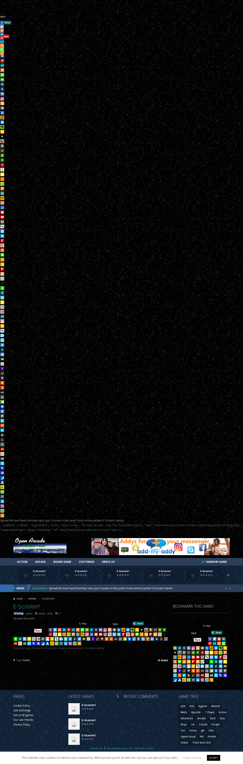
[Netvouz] (2, 184)
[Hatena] (2, 430)
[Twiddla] (2, 226)
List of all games (23, 715)
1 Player (210, 712)
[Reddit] (60, 630)
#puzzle (196, 712)
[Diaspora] (2, 406)
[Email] (2, 79)
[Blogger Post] (2, 103)
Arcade (40, 561)
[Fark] (2, 416)
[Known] (2, 174)
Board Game (62, 561)
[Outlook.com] (2, 335)
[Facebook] (50, 630)
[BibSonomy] (2, 283)
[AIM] (2, 288)
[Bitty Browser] (2, 307)
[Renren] (2, 482)
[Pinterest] (69, 630)
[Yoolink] (2, 511)
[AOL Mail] (2, 392)
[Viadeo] (2, 373)
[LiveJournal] (2, 331)
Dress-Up (108, 561)
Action (22, 561)
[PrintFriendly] (2, 340)
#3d (191, 706)
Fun (183, 730)
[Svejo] (2, 203)
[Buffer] (2, 136)
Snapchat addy (96, 748)
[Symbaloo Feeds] (2, 231)
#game (202, 706)
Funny (193, 730)
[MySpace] (2, 459)
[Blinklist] (2, 108)
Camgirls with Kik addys (142, 748)
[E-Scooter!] (74, 708)
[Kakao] (2, 326)
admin (29, 613)
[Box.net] (2, 113)
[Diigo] (2, 411)
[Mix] (2, 70)
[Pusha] (2, 478)
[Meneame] (2, 179)
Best (213, 718)
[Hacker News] (2, 425)
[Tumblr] (2, 89)
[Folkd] (2, 316)
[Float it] (2, 297)
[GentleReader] (2, 421)
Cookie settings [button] (192, 757)
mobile (26, 660)
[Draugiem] (2, 274)
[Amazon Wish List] (2, 302)
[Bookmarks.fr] (2, 279)
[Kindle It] (2, 440)
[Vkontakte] (2, 94)
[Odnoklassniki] (2, 250)
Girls (211, 730)
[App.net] (2, 397)
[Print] (2, 383)
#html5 (215, 706)
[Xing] (2, 293)
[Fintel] (2, 160)
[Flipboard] (2, 269)
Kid (202, 736)
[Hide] (1, 58)
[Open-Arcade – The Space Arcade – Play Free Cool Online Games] (39, 544)
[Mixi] (2, 454)
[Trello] (2, 501)
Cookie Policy (21, 705)
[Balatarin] (2, 141)
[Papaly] (2, 463)
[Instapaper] (2, 170)
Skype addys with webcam (117, 748)
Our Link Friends (23, 720)
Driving (32, 598)
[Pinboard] (2, 468)
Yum (3, 16)
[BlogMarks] (2, 146)
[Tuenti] (2, 207)
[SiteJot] (2, 198)
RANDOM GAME (216, 561)
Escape (215, 724)
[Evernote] (2, 127)
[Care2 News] (2, 402)
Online (184, 742)
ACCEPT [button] (213, 757)
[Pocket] (2, 245)
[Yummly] (2, 387)
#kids (184, 712)
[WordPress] (2, 222)
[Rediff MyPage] (2, 241)
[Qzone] (2, 193)
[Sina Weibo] (2, 487)
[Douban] (2, 155)
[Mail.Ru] (2, 444)
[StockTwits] (2, 496)
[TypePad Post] (2, 359)
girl (202, 730)
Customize (86, 561)
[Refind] (2, 345)
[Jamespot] (2, 260)
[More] (2, 515)
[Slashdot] (2, 350)
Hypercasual (188, 736)
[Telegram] (2, 354)
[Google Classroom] (2, 264)
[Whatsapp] (2, 75)
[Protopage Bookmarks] (2, 473)
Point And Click (202, 742)
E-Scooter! (39, 571)
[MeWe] (2, 65)
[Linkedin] (64, 630)
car (193, 724)
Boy (222, 718)
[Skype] (2, 236)
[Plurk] (2, 188)
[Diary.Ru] (2, 312)
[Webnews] (2, 212)
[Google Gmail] (2, 321)
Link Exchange (22, 710)
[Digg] (2, 84)
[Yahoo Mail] (2, 369)
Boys (184, 724)
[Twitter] (55, 630)
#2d (183, 706)
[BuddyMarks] (2, 117)
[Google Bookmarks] (2, 165)
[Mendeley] (2, 449)
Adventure (187, 718)
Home (19, 598)
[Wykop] (2, 364)
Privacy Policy (21, 724)
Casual (203, 724)
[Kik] (2, 435)
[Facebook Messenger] (2, 122)
